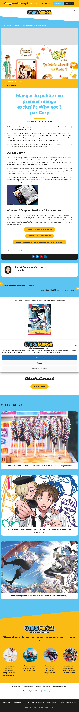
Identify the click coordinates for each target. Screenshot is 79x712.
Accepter (39, 357)
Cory (10, 250)
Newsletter (69, 3)
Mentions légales (28, 691)
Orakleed (52, 707)
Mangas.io (30, 127)
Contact (38, 686)
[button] (76, 345)
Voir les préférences (39, 368)
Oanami (46, 707)
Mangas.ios (19, 250)
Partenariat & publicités (59, 686)
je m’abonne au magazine (39, 229)
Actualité (11, 85)
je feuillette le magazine (39, 236)
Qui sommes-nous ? (28, 686)
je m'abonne (39, 386)
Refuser (39, 363)
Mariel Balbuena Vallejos (41, 122)
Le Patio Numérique (37, 707)
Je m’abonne (58, 3)
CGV (36, 691)
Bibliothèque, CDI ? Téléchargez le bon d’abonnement (39, 242)
